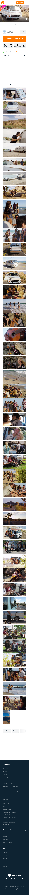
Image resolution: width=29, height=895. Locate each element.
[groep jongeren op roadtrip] (14, 277)
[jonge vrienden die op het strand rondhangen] (14, 574)
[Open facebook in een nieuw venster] (6, 878)
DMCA (4, 806)
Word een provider (8, 842)
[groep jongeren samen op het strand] (14, 206)
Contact (5, 836)
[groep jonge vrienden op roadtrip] (14, 93)
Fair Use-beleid (13, 889)
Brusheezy (5, 768)
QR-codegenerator (8, 793)
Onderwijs (5, 779)
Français (5, 863)
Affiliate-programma (8, 808)
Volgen (23, 33)
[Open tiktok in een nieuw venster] (16, 878)
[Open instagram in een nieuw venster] (8, 878)
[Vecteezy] (2, 2)
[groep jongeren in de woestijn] (14, 192)
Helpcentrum (6, 833)
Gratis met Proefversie (14, 38)
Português (5, 857)
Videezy (5, 773)
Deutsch (5, 860)
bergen (15, 730)
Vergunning (6, 803)
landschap (7, 730)
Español (5, 854)
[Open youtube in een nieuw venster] (21, 878)
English (5, 851)
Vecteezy (5, 771)
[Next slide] (22, 730)
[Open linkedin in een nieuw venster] (11, 878)
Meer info (6, 55)
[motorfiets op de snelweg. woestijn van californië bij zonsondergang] (14, 503)
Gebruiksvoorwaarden (10, 888)
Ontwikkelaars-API (7, 782)
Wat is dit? (17, 51)
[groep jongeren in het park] (14, 588)
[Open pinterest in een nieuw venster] (14, 878)
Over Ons (5, 839)
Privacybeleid (20, 888)
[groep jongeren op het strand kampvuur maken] (14, 702)
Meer (4, 866)
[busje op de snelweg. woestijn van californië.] (14, 248)
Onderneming (6, 776)
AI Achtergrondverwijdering (10, 790)
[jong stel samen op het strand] (14, 688)
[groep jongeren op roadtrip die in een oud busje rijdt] (14, 178)
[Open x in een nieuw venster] (19, 878)
